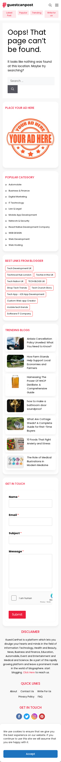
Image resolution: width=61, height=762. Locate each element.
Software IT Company (19, 313)
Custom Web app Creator (21, 300)
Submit (17, 614)
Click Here (28, 672)
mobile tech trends (17, 307)
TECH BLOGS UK (36, 281)
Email (14, 515)
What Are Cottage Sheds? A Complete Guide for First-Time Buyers (39, 424)
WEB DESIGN (15, 233)
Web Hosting (16, 245)
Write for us (51, 14)
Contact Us (27, 691)
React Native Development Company (29, 227)
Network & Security (19, 220)
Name (14, 497)
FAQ (40, 696)
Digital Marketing (18, 196)
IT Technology (16, 202)
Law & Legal (15, 208)
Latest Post (9, 14)
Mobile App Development (23, 214)
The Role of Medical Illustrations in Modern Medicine (39, 461)
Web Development (19, 239)
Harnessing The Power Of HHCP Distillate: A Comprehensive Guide (37, 384)
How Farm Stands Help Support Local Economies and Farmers (38, 362)
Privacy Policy (26, 696)
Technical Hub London (19, 274)
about (13, 691)
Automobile (15, 184)
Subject (15, 533)
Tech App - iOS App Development (25, 294)
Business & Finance (19, 190)
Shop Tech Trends (17, 287)
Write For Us (44, 691)
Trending (36, 12)
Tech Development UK (19, 268)
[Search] (13, 89)
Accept (30, 754)
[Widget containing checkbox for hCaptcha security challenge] (30, 598)
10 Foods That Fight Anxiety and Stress (39, 441)
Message (16, 551)
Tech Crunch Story (42, 287)
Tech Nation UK (15, 281)
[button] (48, 5)
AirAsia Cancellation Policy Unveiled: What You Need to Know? (40, 342)
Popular (23, 12)
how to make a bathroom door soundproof (36, 405)
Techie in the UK (44, 274)
